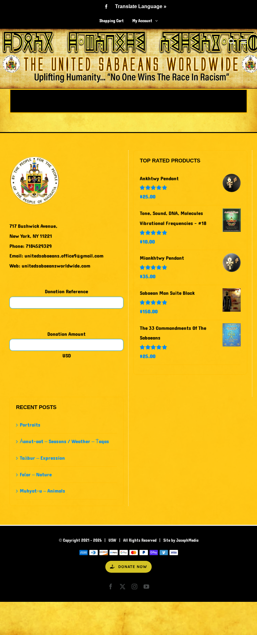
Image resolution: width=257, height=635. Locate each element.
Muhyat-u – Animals (42, 491)
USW (112, 540)
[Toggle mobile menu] (244, 41)
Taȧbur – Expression (42, 458)
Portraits (30, 425)
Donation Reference (66, 291)
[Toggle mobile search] (231, 41)
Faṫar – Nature (36, 474)
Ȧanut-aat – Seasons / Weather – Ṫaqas (64, 441)
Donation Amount (66, 334)
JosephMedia (187, 540)
